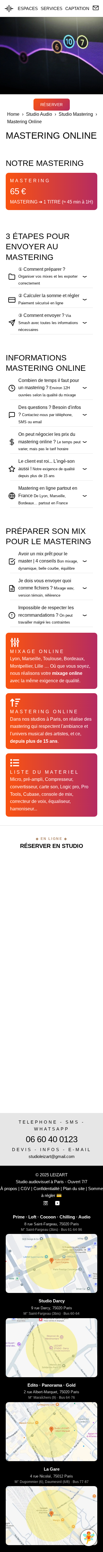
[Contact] (95, 8)
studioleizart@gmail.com (52, 1156)
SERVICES (51, 8)
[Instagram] (46, 1202)
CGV (25, 1188)
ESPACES (28, 8)
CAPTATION (77, 8)
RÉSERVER (51, 104)
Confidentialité (46, 1188)
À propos (8, 1188)
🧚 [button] (89, 1537)
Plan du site (74, 1188)
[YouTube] (57, 1202)
